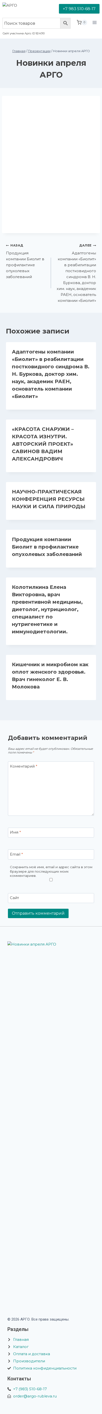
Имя (15, 832)
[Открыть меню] (95, 27)
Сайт (14, 898)
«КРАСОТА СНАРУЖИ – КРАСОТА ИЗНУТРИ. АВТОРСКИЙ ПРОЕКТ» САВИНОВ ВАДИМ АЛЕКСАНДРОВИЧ (43, 444)
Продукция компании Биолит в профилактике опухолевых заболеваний (25, 261)
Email (16, 854)
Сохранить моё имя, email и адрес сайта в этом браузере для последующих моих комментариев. (51, 871)
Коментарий (23, 766)
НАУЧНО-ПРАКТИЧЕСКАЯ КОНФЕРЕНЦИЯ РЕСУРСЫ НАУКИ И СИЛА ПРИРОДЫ (48, 499)
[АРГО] (21, 8)
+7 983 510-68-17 (79, 8)
